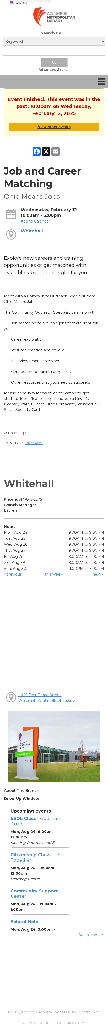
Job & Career (34, 443)
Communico (89, 1012)
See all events (91, 935)
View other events (54, 127)
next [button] (97, 574)
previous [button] (13, 574)
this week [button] (53, 574)
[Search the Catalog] (54, 62)
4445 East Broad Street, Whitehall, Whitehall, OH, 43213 (46, 697)
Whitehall (32, 231)
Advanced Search (54, 70)
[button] (101, 81)
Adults (29, 433)
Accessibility (65, 1012)
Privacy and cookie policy (30, 1012)
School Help (24, 921)
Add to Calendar (35, 221)
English (20, 2)
